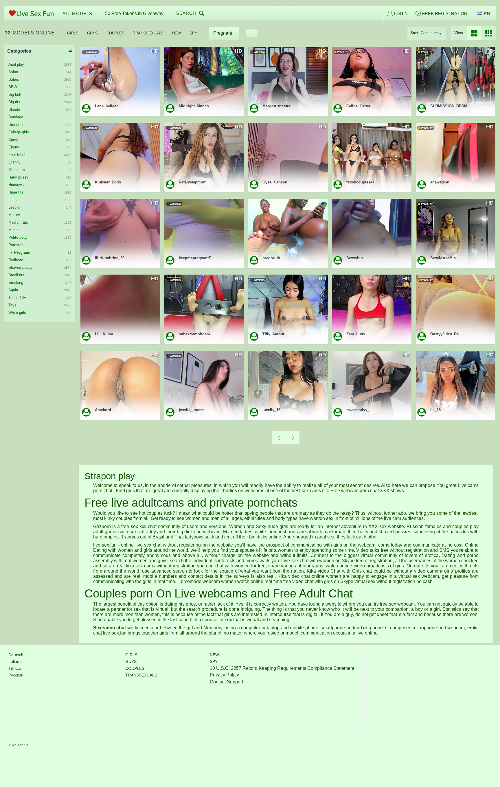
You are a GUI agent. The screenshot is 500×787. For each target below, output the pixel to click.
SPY (193, 33)
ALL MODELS (77, 13)
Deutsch (15, 654)
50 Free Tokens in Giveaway (134, 13)
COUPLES (115, 33)
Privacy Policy (224, 674)
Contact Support (226, 681)
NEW (176, 33)
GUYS (92, 33)
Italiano (15, 661)
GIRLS (72, 33)
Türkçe (14, 668)
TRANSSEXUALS (148, 33)
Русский (15, 675)
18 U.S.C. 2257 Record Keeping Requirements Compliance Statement (282, 668)
